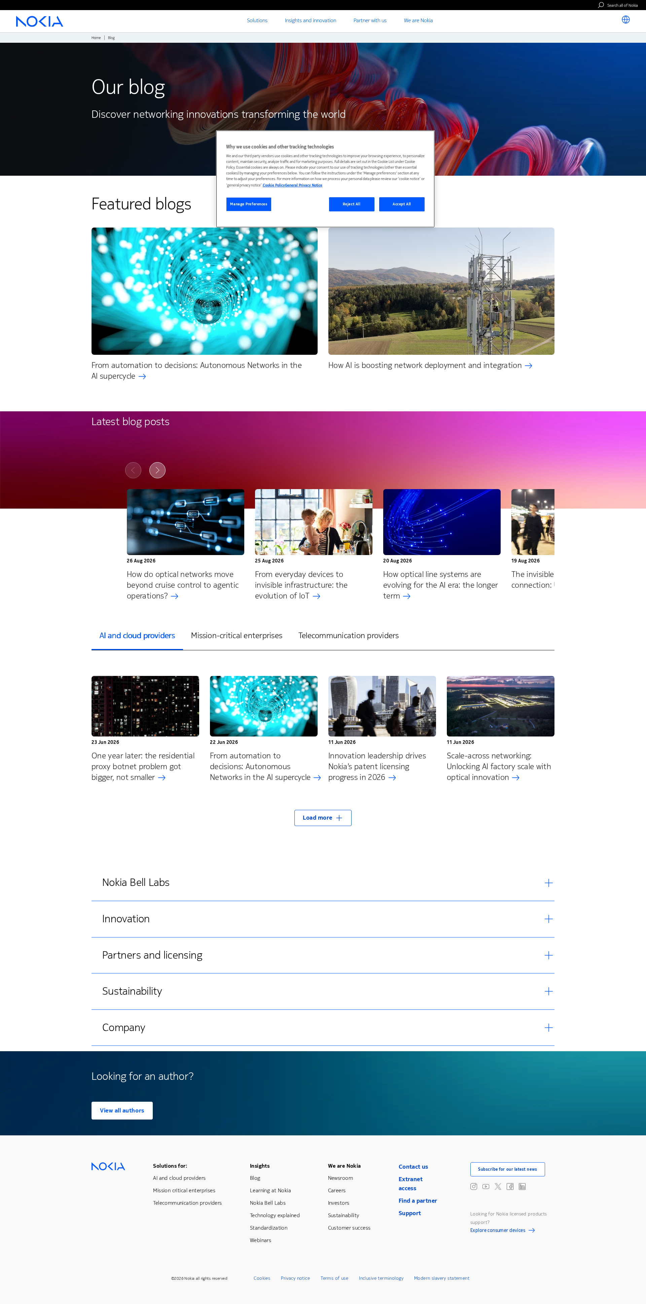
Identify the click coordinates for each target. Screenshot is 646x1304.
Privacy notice (295, 1278)
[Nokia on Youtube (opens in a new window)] (485, 1186)
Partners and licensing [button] (152, 955)
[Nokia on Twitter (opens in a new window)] (498, 1186)
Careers (337, 1190)
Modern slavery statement (441, 1278)
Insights (260, 1165)
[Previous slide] (133, 470)
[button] (323, 818)
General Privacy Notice (303, 185)
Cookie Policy (274, 185)
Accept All (402, 204)
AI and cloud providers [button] (137, 635)
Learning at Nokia (270, 1190)
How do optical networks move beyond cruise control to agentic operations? (183, 585)
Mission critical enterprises (184, 1190)
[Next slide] (157, 470)
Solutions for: (170, 1165)
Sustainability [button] (132, 991)
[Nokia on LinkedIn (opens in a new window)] (522, 1186)
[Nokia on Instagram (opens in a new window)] (473, 1186)
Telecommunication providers (187, 1203)
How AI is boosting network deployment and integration (425, 365)
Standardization (268, 1228)
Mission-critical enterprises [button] (236, 635)
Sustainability (343, 1215)
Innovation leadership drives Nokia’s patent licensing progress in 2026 (377, 766)
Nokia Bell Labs (268, 1203)
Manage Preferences (248, 204)
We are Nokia (344, 1165)
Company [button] (124, 1027)
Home (96, 38)
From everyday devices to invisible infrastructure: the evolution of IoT (301, 585)
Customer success (349, 1228)
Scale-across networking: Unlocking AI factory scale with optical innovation (499, 766)
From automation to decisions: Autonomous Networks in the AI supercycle (197, 370)
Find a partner (418, 1201)
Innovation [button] (126, 918)
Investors (339, 1203)
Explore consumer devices (497, 1231)
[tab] (137, 636)
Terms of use (334, 1278)
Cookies (262, 1278)
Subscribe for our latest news (507, 1169)
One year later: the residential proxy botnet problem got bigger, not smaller (143, 766)
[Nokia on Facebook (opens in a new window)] (510, 1186)
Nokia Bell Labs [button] (136, 882)
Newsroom (340, 1178)
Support (410, 1213)
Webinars (260, 1240)
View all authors (122, 1110)
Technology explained (275, 1215)
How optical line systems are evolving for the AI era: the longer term (440, 585)
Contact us (413, 1167)
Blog (255, 1178)
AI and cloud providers (179, 1178)
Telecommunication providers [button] (348, 635)
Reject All (352, 204)
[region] (325, 179)
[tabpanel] (323, 746)
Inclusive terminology (381, 1278)
